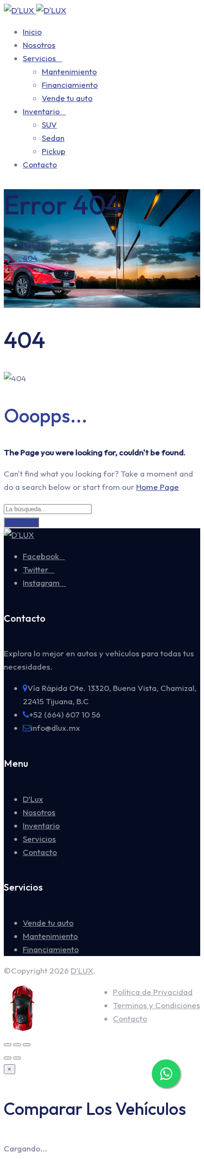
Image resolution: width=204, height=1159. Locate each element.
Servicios (39, 58)
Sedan (53, 138)
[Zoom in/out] (26, 1044)
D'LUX (82, 970)
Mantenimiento (69, 71)
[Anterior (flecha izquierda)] (7, 1058)
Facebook (41, 556)
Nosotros (39, 45)
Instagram (41, 583)
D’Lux (33, 799)
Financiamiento (70, 85)
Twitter (35, 569)
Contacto (40, 164)
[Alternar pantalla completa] (17, 1044)
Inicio (32, 32)
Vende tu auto (67, 98)
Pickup (53, 151)
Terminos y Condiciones (156, 1005)
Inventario (41, 111)
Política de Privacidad (153, 992)
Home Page (157, 487)
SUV (49, 124)
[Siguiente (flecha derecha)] (17, 1058)
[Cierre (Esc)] (7, 1044)
